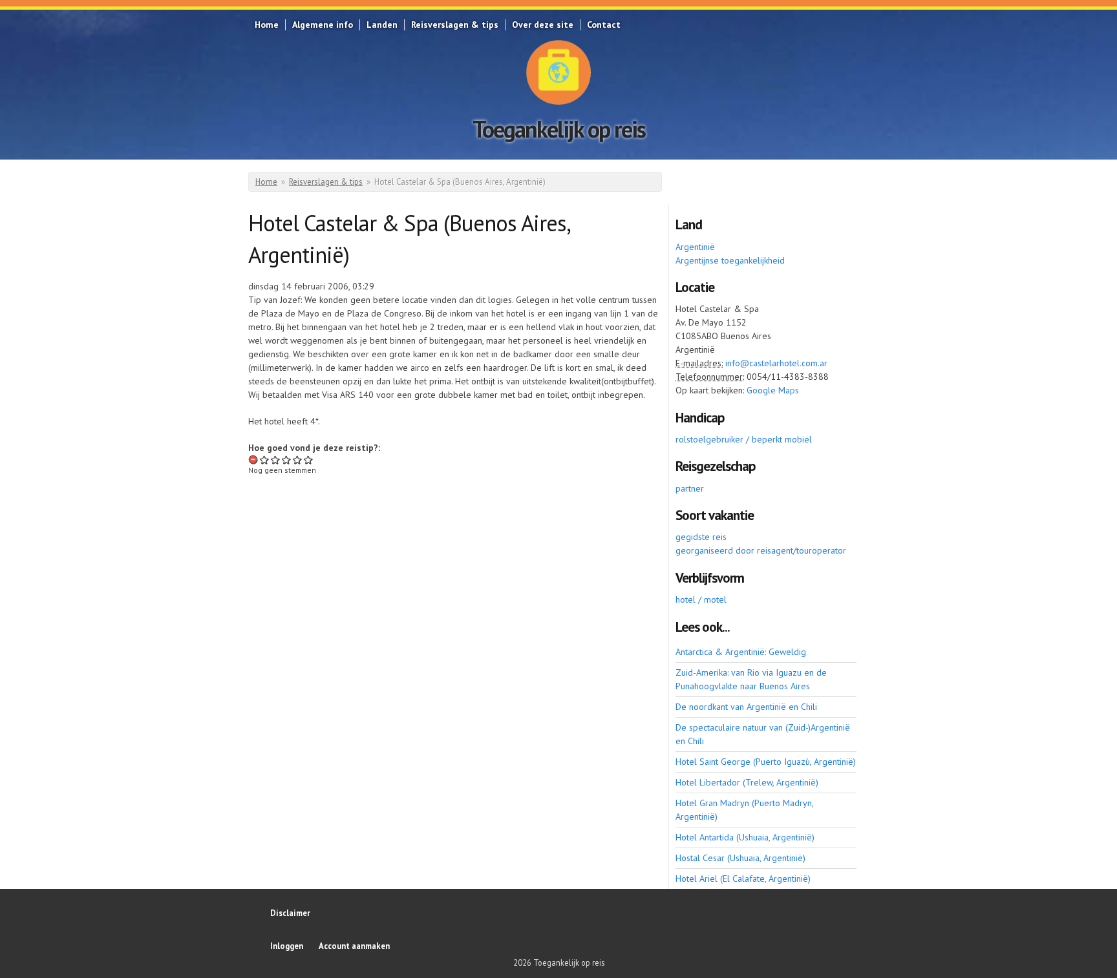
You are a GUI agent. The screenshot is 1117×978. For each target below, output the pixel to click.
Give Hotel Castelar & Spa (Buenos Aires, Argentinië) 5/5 (308, 459)
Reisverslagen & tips (454, 24)
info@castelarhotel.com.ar (776, 363)
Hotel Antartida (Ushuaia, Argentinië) (745, 837)
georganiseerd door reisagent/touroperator (761, 550)
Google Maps (773, 390)
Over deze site (542, 24)
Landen (382, 24)
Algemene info (322, 24)
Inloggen (286, 946)
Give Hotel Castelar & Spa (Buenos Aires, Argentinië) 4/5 (297, 459)
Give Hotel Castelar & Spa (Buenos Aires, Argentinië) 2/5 (275, 459)
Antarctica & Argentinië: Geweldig (741, 652)
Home (267, 24)
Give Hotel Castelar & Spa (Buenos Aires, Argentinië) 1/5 (264, 459)
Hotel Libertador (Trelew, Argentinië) (747, 782)
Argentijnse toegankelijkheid (730, 260)
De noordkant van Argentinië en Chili (746, 707)
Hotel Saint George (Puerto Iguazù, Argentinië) (766, 761)
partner (690, 488)
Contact (604, 24)
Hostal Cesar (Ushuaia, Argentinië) (740, 858)
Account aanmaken (354, 946)
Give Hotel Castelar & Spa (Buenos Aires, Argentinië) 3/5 (286, 459)
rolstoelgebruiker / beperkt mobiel (744, 439)
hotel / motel (701, 599)
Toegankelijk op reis (559, 129)
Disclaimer (290, 913)
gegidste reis (701, 537)
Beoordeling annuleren (253, 459)
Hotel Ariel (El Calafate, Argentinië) (743, 878)
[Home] (558, 72)
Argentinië (695, 247)
